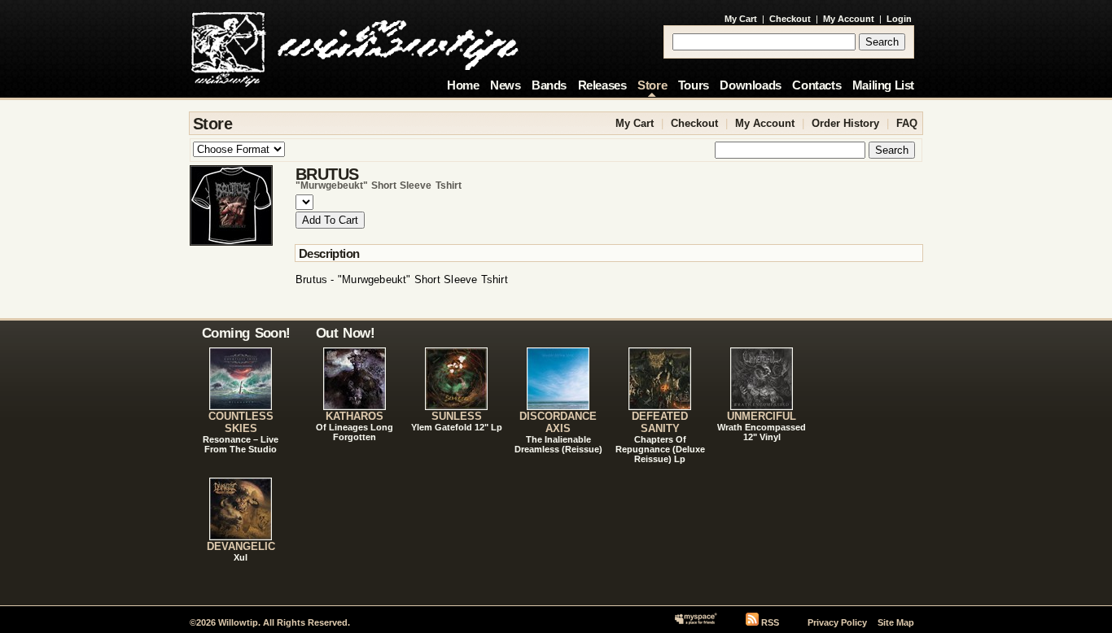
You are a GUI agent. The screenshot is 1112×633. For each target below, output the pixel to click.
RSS (770, 622)
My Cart (741, 19)
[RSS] (752, 622)
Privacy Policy (837, 622)
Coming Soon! (246, 333)
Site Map (896, 622)
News (505, 85)
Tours (693, 85)
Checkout (790, 19)
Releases (602, 85)
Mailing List (883, 85)
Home (463, 85)
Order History (845, 123)
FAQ (906, 123)
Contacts (816, 85)
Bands (549, 85)
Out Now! (345, 333)
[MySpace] (695, 622)
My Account (848, 19)
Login (899, 19)
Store (652, 85)
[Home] (354, 44)
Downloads (750, 85)
